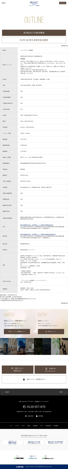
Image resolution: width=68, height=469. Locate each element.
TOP (61, 392)
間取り (29, 425)
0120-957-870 (36, 406)
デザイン (23, 425)
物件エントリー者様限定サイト (16, 331)
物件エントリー (52, 331)
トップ (11, 425)
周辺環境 (35, 425)
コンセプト (17, 425)
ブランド (41, 425)
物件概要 (40, 416)
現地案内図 (30, 416)
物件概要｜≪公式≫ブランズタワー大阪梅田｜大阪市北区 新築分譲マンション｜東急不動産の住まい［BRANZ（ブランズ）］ (34, 4)
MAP (7, 392)
